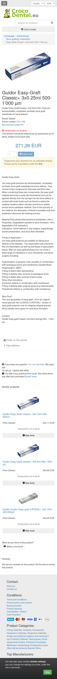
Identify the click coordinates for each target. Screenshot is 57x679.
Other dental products (17, 648)
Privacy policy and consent (19, 602)
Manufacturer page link (12, 124)
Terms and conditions (17, 599)
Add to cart (27, 154)
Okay (47, 672)
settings (42, 661)
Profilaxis (14, 639)
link (40, 163)
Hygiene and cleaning (36, 636)
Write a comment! (14, 546)
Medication (12, 645)
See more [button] (29, 435)
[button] (28, 29)
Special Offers (34, 648)
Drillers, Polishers (26, 642)
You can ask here (36, 364)
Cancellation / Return (17, 611)
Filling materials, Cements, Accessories (25, 629)
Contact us (12, 589)
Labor (45, 645)
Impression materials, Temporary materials (26, 632)
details (33, 661)
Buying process (14, 605)
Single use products (16, 636)
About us (11, 585)
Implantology (24, 645)
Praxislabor (41, 642)
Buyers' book (30, 376)
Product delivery (14, 608)
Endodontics (36, 645)
